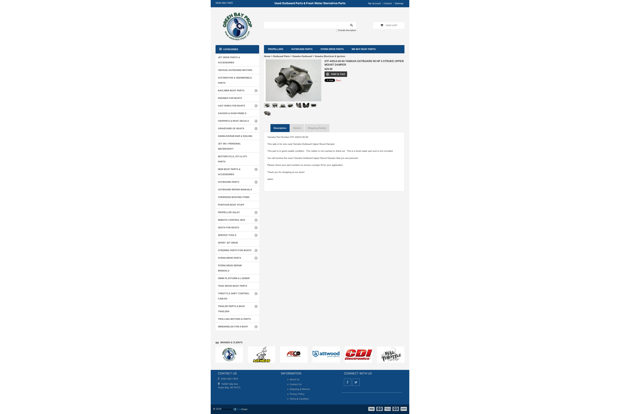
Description (280, 128)
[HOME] (237, 14)
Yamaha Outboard (302, 56)
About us (294, 379)
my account (374, 3)
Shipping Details (317, 128)
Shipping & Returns (300, 389)
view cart (391, 25)
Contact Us (295, 384)
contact (388, 3)
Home (267, 56)
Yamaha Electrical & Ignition (330, 56)
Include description (347, 30)
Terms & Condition (299, 398)
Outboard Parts (281, 56)
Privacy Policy (297, 394)
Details (297, 128)
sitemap (399, 3)
